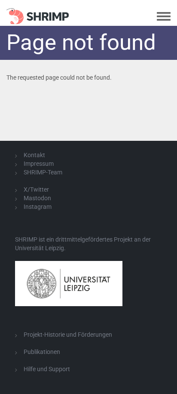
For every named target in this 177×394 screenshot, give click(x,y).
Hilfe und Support (47, 369)
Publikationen (42, 351)
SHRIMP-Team (43, 172)
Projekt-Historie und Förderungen (68, 334)
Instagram (38, 206)
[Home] (37, 16)
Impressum (39, 163)
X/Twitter (36, 189)
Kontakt (34, 155)
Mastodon (37, 198)
